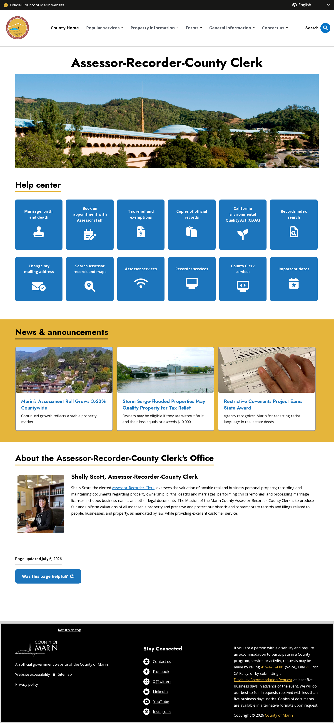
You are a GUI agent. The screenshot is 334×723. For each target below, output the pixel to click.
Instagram (162, 711)
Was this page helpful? (46, 576)
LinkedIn (160, 691)
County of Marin (279, 715)
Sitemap (65, 674)
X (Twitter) (162, 681)
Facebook (161, 671)
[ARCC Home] (17, 28)
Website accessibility (32, 674)
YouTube (161, 701)
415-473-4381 (272, 667)
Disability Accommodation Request (263, 679)
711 (309, 667)
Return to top (69, 630)
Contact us (162, 661)
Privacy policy (26, 684)
